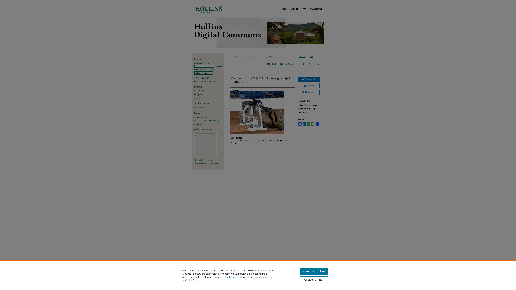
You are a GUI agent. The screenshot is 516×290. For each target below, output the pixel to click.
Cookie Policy (192, 280)
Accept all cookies (314, 271)
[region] (258, 275)
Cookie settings (233, 277)
